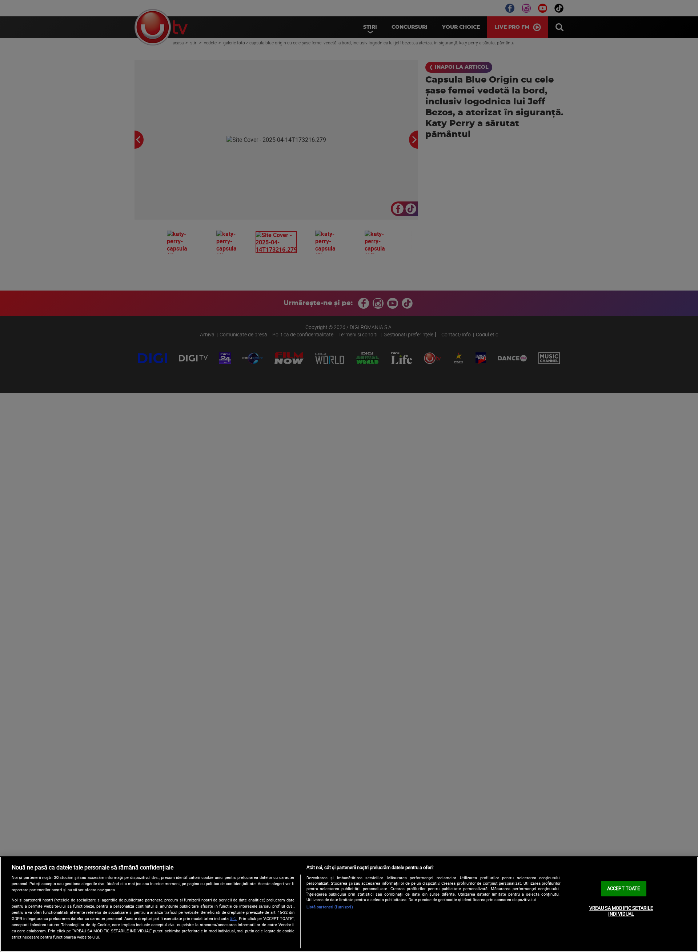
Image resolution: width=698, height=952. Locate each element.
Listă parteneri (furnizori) (329, 906)
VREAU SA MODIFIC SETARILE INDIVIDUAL (621, 911)
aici (233, 918)
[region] (349, 904)
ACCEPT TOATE (623, 888)
